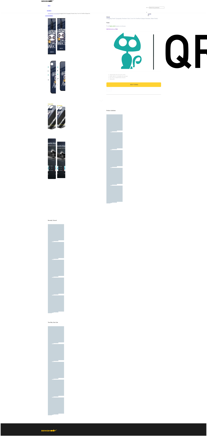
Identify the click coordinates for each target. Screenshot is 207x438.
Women (49, 10)
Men (49, 5)
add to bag (134, 84)
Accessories (49, 15)
